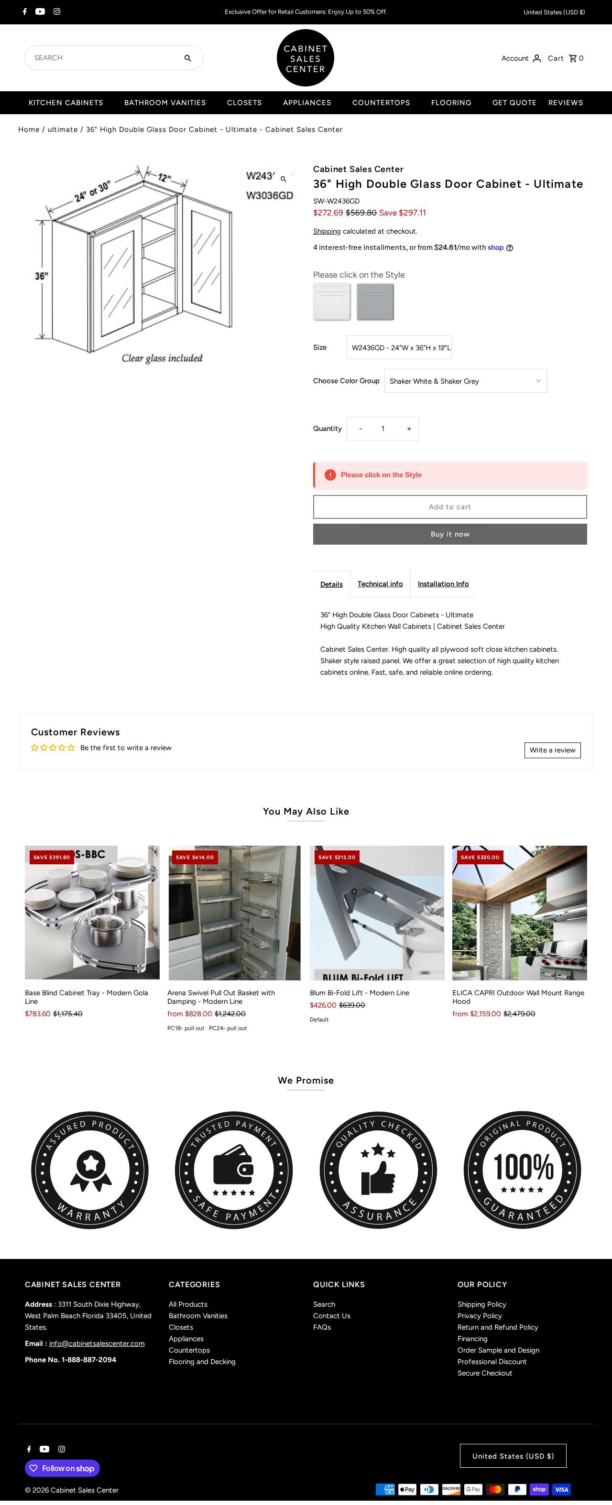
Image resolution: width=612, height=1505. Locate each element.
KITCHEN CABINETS (66, 102)
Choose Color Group (346, 380)
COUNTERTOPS (381, 102)
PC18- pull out (186, 1028)
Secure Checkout (485, 1373)
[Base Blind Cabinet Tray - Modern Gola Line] (92, 913)
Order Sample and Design (498, 1350)
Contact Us (331, 1316)
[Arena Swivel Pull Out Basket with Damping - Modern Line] (234, 913)
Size (320, 347)
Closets (181, 1327)
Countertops (189, 1350)
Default (319, 1019)
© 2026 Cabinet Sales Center (72, 1490)
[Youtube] (39, 12)
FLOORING (451, 102)
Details (331, 584)
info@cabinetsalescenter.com (97, 1343)
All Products (188, 1304)
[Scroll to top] (591, 1480)
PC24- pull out (228, 1028)
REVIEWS (565, 102)
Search (324, 1304)
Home (29, 129)
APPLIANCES (307, 102)
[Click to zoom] (283, 179)
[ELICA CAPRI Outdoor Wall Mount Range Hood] (519, 913)
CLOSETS (244, 102)
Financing (473, 1338)
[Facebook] (24, 12)
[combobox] (102, 58)
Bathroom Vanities (198, 1316)
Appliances (186, 1338)
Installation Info (443, 584)
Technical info (380, 584)
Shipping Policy (482, 1304)
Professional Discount (492, 1361)
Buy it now (450, 534)
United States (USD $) (554, 12)
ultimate (63, 129)
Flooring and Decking (202, 1361)
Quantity (327, 428)
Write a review (553, 750)
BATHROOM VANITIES (165, 102)
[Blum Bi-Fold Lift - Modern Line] (377, 913)
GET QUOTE (514, 102)
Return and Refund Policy (498, 1327)
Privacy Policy (480, 1316)
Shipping (327, 231)
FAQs (322, 1327)
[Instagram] (55, 12)
